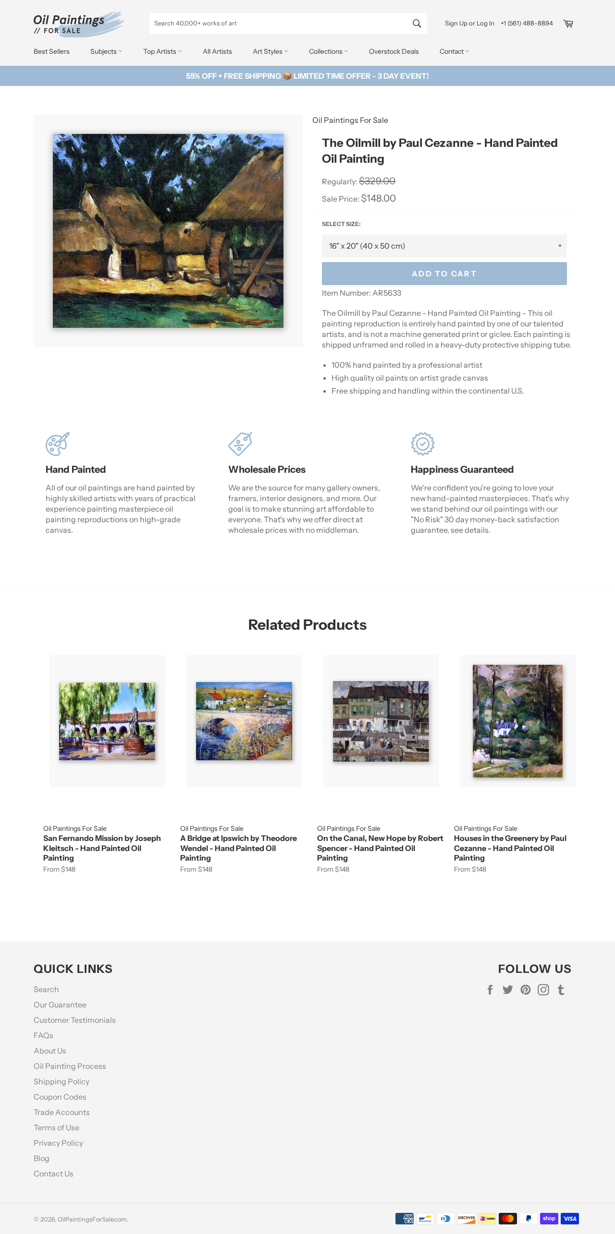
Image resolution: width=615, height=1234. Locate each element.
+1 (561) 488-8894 (527, 23)
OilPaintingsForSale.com (92, 1219)
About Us (50, 1050)
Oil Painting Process (70, 1066)
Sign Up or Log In (469, 23)
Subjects (104, 51)
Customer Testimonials (75, 1020)
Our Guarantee (60, 1004)
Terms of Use (56, 1127)
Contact (452, 51)
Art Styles (268, 51)
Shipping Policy (61, 1081)
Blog (41, 1158)
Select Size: (341, 224)
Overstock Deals (394, 51)
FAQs (43, 1035)
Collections (326, 51)
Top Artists (160, 51)
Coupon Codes (60, 1097)
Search (46, 989)
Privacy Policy (58, 1143)
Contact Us (54, 1173)
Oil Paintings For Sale (350, 120)
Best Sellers (52, 51)
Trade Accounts (62, 1112)
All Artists (217, 51)
